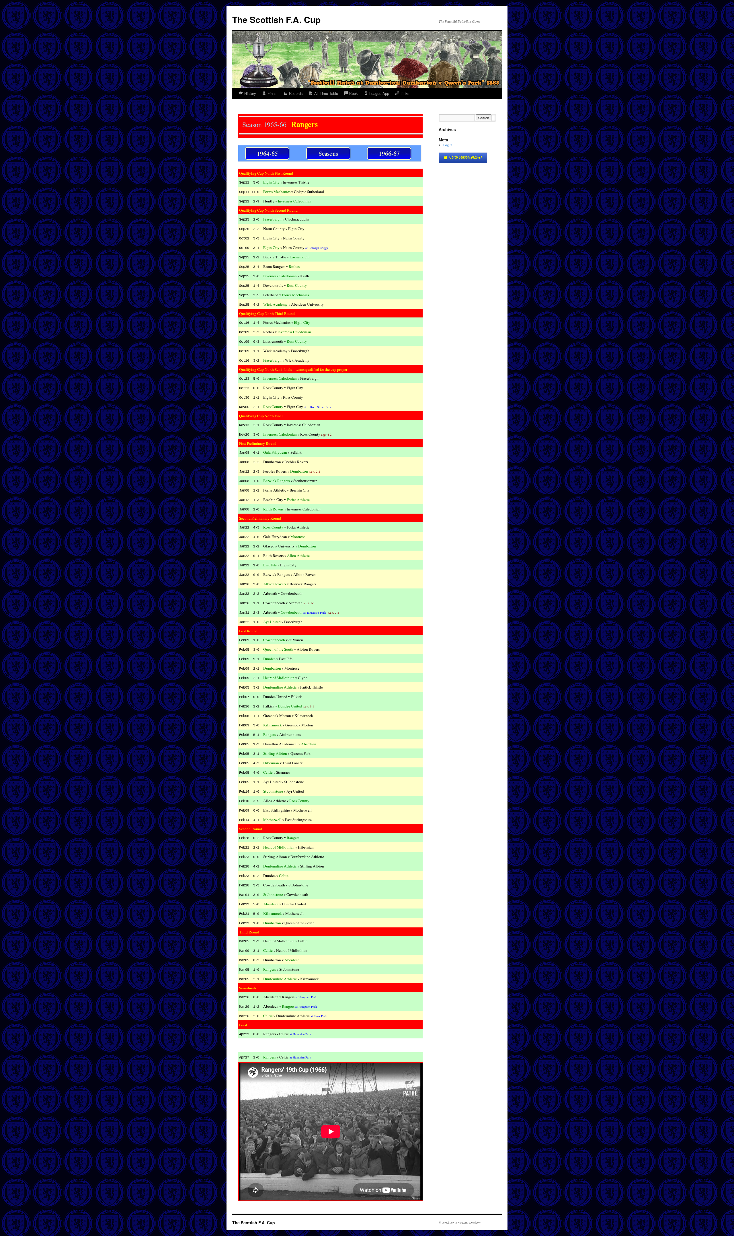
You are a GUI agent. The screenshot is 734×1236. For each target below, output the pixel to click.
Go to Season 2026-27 (465, 157)
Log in (447, 145)
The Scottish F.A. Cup (276, 19)
